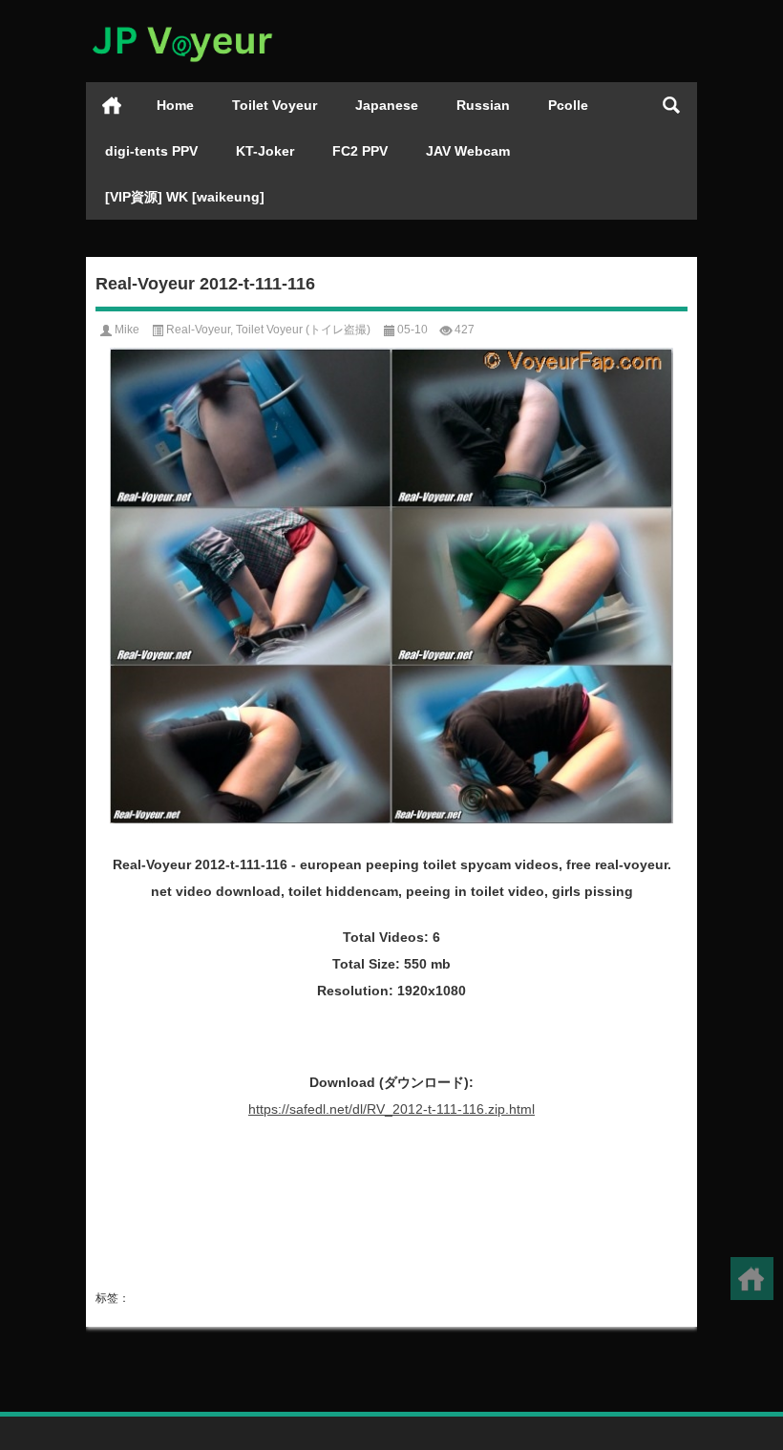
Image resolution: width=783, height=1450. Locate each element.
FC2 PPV (360, 151)
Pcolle (568, 105)
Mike (127, 329)
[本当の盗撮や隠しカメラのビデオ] (181, 25)
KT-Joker (265, 151)
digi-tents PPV (151, 151)
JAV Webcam (468, 151)
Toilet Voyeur (274, 105)
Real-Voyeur (198, 329)
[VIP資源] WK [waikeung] (185, 196)
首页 (112, 105)
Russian (483, 105)
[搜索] (671, 105)
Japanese (386, 105)
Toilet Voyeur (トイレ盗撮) (303, 329)
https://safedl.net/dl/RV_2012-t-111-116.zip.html (391, 1109)
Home (175, 105)
